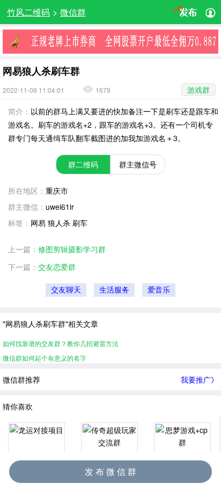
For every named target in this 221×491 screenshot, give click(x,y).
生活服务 (114, 290)
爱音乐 (159, 290)
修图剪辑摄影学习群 (72, 249)
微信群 (73, 12)
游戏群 (198, 89)
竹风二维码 (28, 12)
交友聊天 (66, 290)
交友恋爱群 (57, 266)
